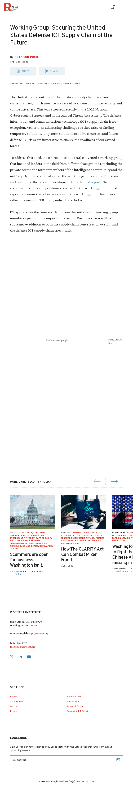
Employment (72, 701)
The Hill (17, 574)
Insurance (81, 541)
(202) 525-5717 (18, 642)
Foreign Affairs (72, 84)
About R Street (73, 696)
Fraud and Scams (28, 546)
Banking (77, 533)
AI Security (25, 533)
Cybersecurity (69, 535)
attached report (88, 182)
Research (14, 696)
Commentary (16, 701)
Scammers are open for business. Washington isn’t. (29, 560)
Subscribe (118, 759)
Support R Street (74, 706)
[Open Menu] (124, 7)
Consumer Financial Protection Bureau (27, 534)
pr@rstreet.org (39, 633)
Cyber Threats (27, 84)
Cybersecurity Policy (49, 84)
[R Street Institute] (11, 7)
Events (13, 710)
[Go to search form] (112, 7)
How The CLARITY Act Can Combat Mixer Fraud (82, 555)
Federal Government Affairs (77, 538)
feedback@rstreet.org (23, 646)
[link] (12, 656)
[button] (52, 71)
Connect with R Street (77, 710)
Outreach (14, 706)
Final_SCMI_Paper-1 (115, 341)
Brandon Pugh (26, 57)
